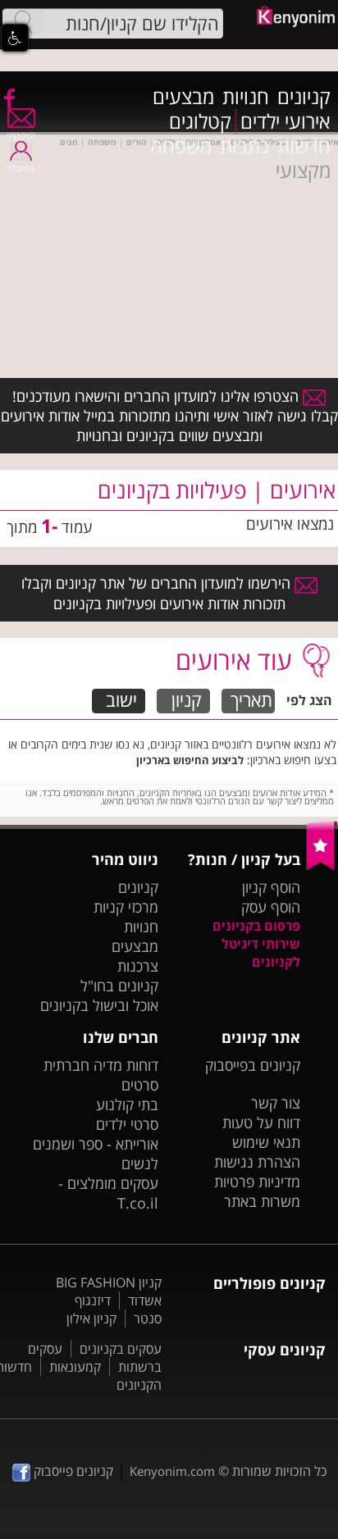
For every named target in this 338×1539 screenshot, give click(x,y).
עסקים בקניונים (121, 1349)
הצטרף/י (21, 135)
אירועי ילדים (285, 121)
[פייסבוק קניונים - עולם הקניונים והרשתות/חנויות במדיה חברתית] (8, 98)
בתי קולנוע (127, 1104)
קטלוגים (200, 121)
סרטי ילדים (127, 1124)
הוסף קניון (271, 887)
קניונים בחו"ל (119, 985)
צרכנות (137, 966)
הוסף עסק (270, 907)
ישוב (121, 701)
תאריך (251, 701)
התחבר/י (20, 168)
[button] (15, 38)
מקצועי (303, 170)
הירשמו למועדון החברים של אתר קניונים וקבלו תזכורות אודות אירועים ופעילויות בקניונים (158, 592)
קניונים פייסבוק (71, 1471)
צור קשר (275, 1103)
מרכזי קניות (126, 907)
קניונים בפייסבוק (252, 1065)
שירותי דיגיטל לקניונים (261, 953)
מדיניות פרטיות (257, 1181)
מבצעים (183, 96)
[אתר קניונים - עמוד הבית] (322, 867)
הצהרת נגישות (257, 1162)
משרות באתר (262, 1201)
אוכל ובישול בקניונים (99, 1005)
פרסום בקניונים (256, 926)
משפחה (181, 146)
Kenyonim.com (172, 1471)
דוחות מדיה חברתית (100, 1065)
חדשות (304, 146)
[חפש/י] (22, 22)
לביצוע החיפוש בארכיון (190, 760)
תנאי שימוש (266, 1142)
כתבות (244, 146)
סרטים (139, 1085)
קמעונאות (75, 1367)
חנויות (245, 96)
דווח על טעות (261, 1122)
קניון (186, 701)
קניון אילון (91, 1318)
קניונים (304, 96)
